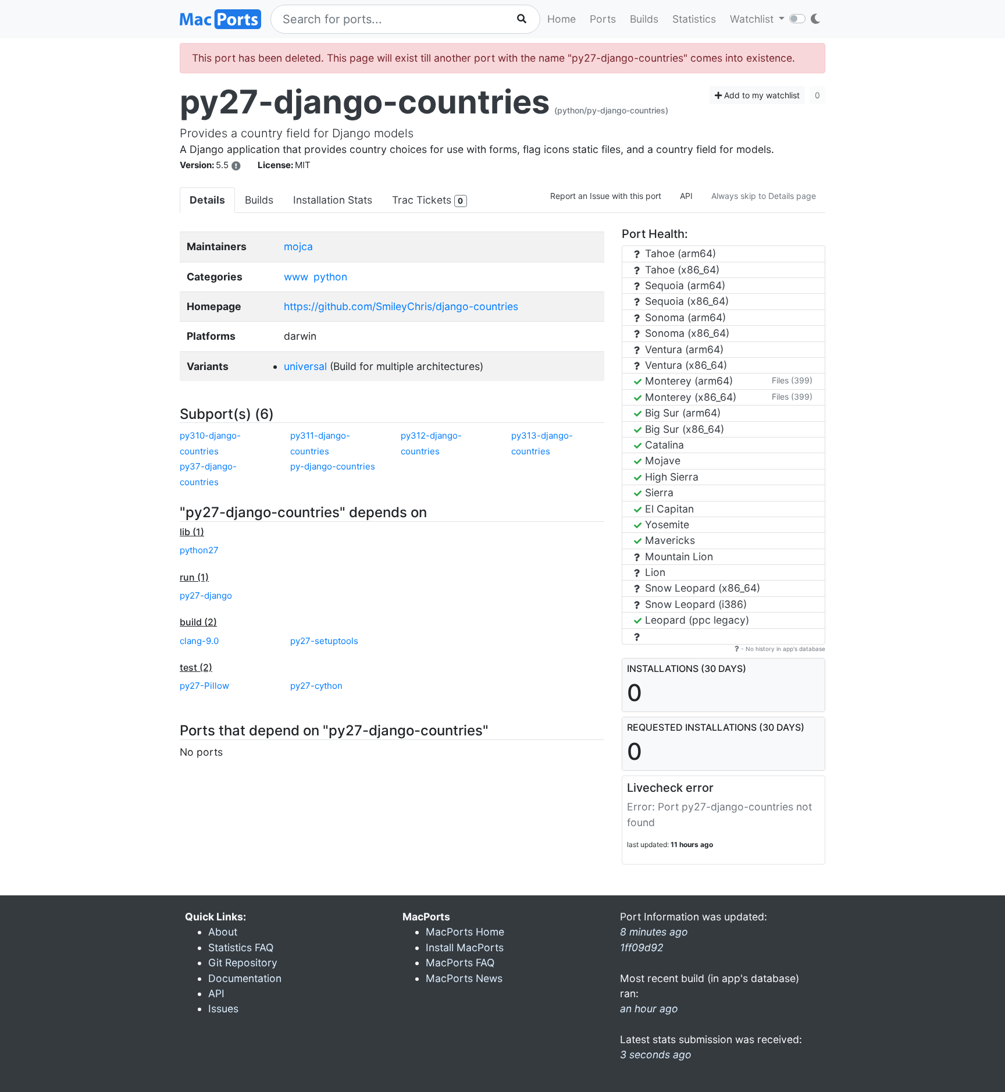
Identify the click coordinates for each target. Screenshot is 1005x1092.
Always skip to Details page (763, 196)
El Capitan (668, 509)
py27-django (206, 595)
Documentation (244, 978)
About (222, 932)
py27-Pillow (204, 685)
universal (305, 366)
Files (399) (792, 380)
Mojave (661, 460)
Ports (603, 19)
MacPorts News (464, 978)
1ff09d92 (642, 947)
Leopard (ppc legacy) (695, 620)
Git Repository (242, 962)
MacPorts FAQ (460, 962)
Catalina (663, 445)
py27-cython (316, 685)
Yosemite (665, 524)
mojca (298, 246)
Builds (644, 19)
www (296, 277)
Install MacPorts (465, 947)
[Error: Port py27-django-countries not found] (236, 165)
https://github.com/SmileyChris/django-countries (401, 306)
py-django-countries (332, 466)
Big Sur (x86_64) (683, 429)
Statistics (694, 19)
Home (561, 19)
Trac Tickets (427, 200)
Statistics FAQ (240, 947)
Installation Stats (332, 200)
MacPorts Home (465, 932)
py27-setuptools (324, 640)
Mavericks (668, 540)
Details (207, 200)
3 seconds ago (656, 1054)
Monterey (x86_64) (689, 397)
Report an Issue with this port (605, 196)
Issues (223, 1008)
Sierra (657, 492)
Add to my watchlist (761, 95)
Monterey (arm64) (687, 381)
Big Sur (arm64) (681, 413)
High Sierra (670, 477)
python (330, 277)
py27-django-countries (365, 102)
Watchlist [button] (753, 19)
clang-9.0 (199, 640)
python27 (199, 550)
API (686, 196)
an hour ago (649, 1008)
